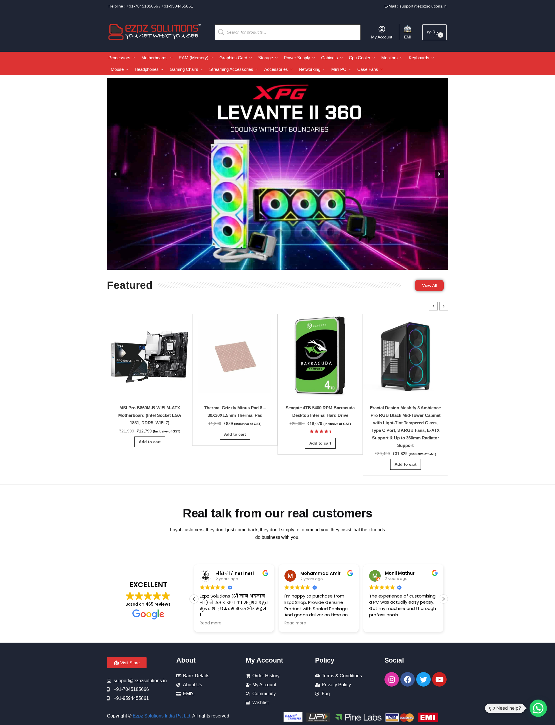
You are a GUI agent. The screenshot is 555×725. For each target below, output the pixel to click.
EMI (407, 37)
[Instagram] (391, 679)
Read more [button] (210, 623)
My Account (381, 37)
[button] (115, 174)
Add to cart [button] (150, 441)
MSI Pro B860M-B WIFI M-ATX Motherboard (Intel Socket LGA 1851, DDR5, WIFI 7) (149, 415)
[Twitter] (423, 679)
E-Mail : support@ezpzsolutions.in (415, 6)
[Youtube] (439, 679)
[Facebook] (407, 679)
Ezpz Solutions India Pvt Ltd (161, 715)
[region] (277, 174)
